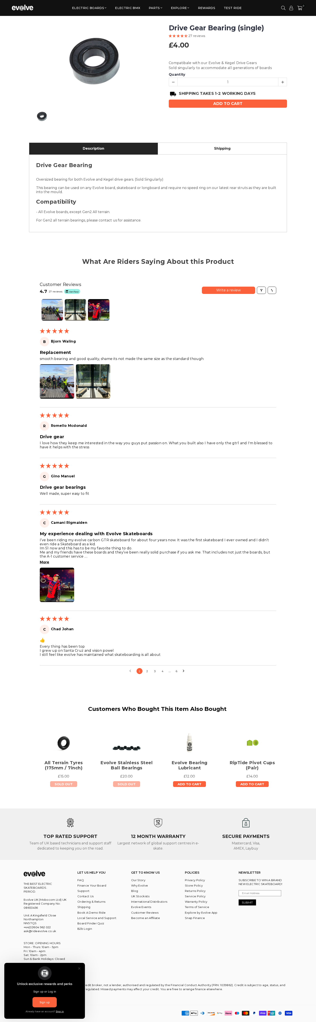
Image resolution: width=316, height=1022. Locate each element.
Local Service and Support (96, 918)
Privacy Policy (195, 880)
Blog (134, 891)
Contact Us (85, 896)
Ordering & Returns (91, 901)
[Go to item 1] (52, 310)
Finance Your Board (91, 885)
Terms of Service (197, 907)
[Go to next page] (184, 671)
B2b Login (84, 928)
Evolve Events (141, 907)
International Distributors (149, 901)
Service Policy (195, 896)
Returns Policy (195, 891)
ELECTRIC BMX (127, 8)
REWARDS (206, 8)
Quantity (177, 74)
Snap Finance (195, 918)
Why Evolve (139, 885)
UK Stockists (140, 896)
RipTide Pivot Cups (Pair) (252, 765)
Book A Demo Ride (91, 912)
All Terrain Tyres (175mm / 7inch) (63, 765)
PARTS (154, 8)
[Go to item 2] (75, 310)
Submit (247, 902)
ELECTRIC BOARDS (88, 8)
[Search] (283, 8)
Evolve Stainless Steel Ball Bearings (126, 765)
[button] (299, 8)
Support (83, 891)
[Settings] (291, 8)
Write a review (228, 290)
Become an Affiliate (145, 918)
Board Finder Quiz (90, 923)
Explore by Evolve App (201, 912)
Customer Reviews (144, 912)
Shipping (84, 907)
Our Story (138, 880)
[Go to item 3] (98, 310)
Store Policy (194, 885)
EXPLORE (179, 8)
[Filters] (261, 290)
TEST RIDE (233, 8)
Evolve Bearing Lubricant (189, 765)
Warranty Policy (196, 901)
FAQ (80, 880)
